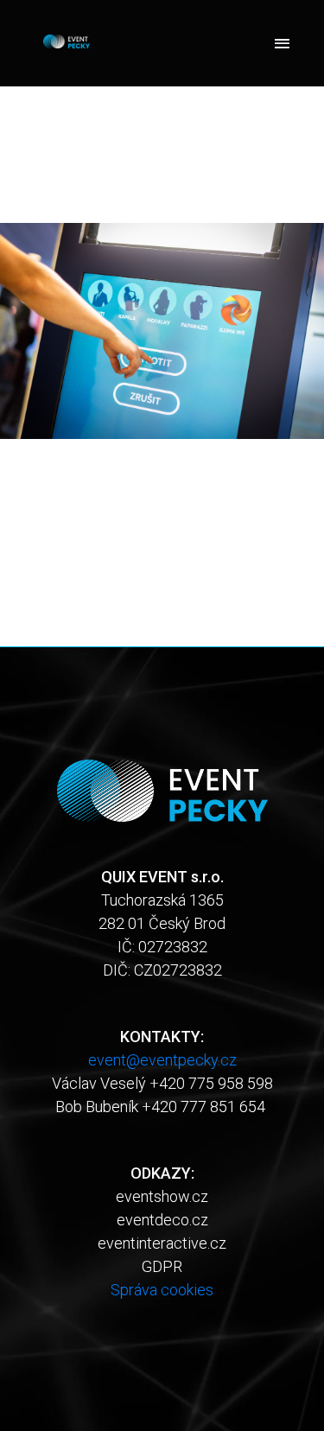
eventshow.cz (162, 1196)
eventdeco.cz (162, 1220)
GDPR (162, 1266)
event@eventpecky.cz (162, 1060)
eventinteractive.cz (162, 1243)
